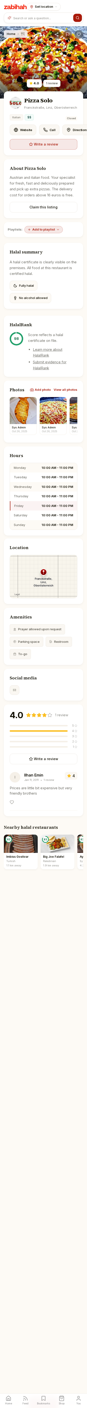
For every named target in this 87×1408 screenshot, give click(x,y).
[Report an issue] (67, 34)
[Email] (14, 690)
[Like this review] (12, 802)
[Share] (56, 34)
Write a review (46, 144)
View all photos (65, 390)
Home (11, 34)
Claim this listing (43, 207)
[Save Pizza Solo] (78, 34)
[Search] (77, 18)
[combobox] (42, 18)
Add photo (43, 390)
